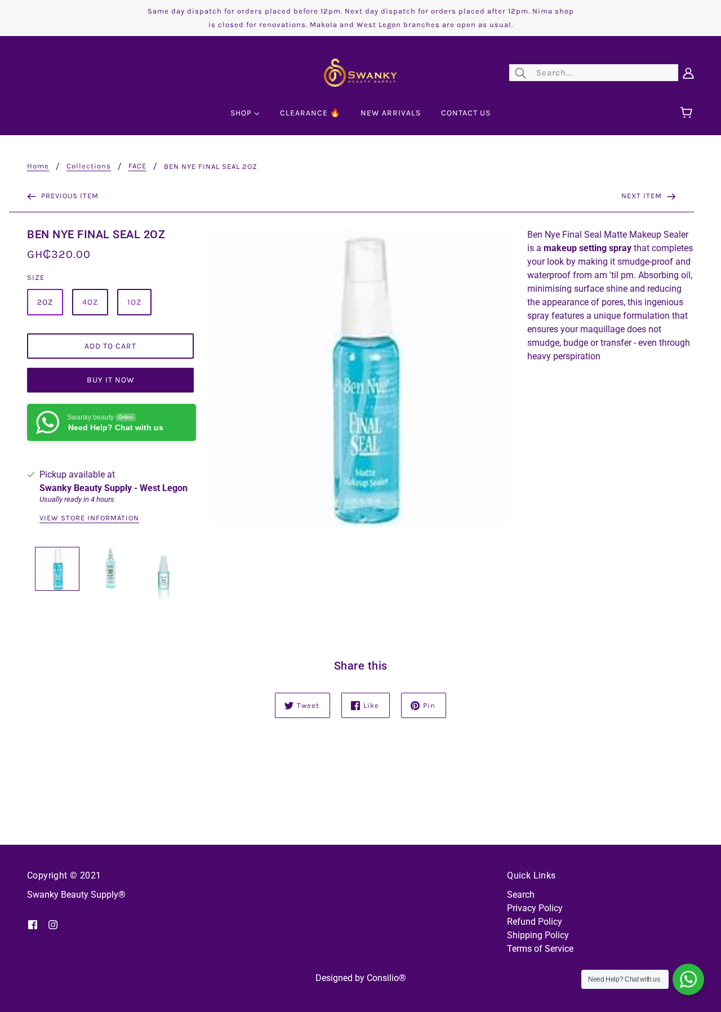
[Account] (688, 72)
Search (521, 894)
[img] (33, 924)
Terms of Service (540, 948)
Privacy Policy (535, 908)
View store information (89, 518)
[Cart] (688, 113)
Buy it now (111, 380)
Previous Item (69, 195)
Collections (88, 166)
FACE (137, 166)
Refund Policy (534, 921)
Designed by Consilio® (360, 978)
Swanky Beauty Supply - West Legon (113, 488)
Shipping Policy (538, 935)
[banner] (360, 71)
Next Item (642, 195)
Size (35, 277)
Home (38, 166)
